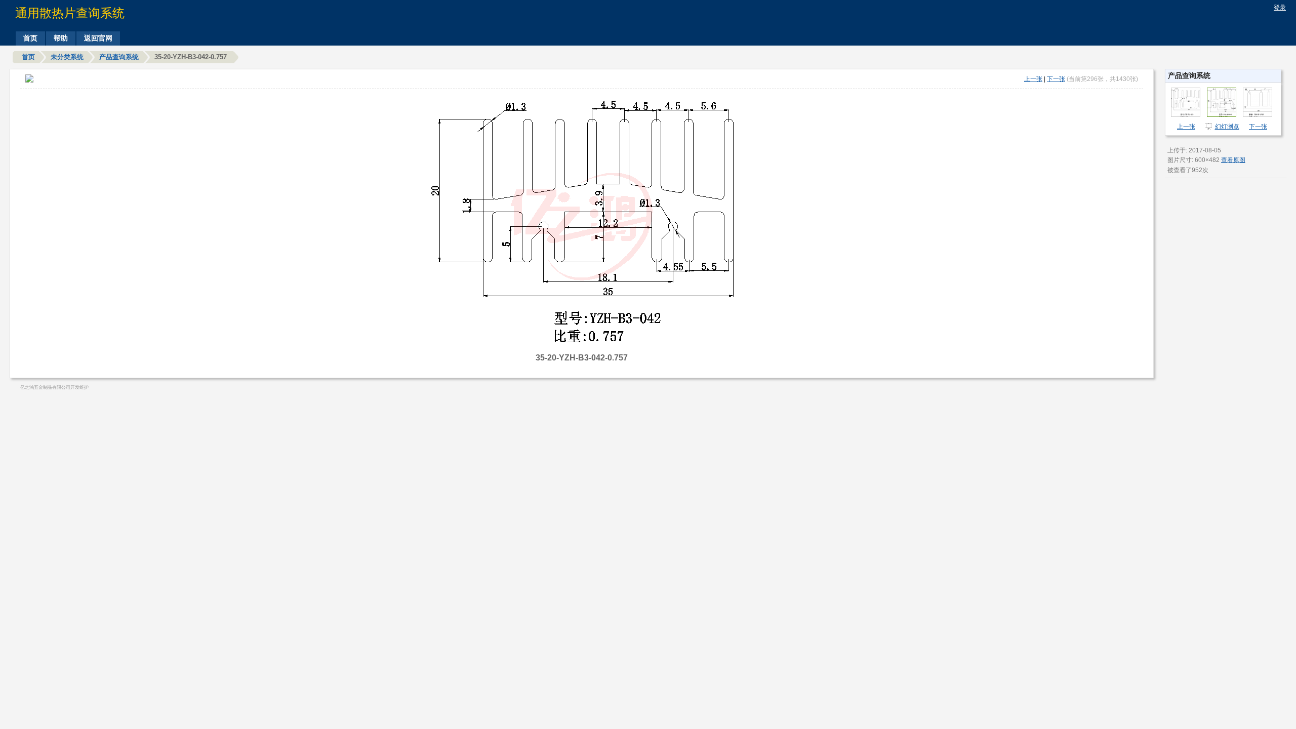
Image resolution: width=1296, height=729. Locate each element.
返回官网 (98, 38)
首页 (30, 38)
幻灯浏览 (1227, 126)
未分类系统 (67, 57)
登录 (1280, 7)
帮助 (61, 38)
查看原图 (1233, 160)
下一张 (1056, 79)
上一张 (1033, 79)
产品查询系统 (119, 57)
